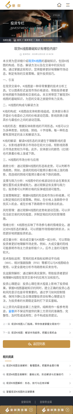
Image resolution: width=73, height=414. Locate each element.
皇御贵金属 (46, 402)
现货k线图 (47, 40)
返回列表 (39, 344)
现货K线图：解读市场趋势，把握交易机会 (34, 333)
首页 (19, 40)
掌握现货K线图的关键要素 (20, 392)
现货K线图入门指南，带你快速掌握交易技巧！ (36, 324)
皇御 (11, 311)
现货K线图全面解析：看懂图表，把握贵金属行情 (32, 365)
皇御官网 (26, 402)
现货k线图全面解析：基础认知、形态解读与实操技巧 (34, 374)
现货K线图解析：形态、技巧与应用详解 (27, 383)
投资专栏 (29, 40)
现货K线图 (35, 61)
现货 (38, 40)
